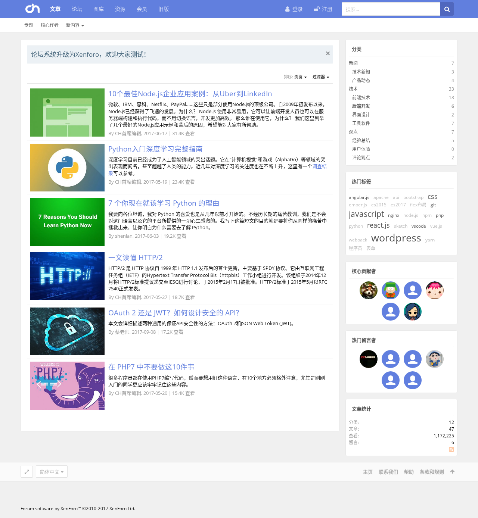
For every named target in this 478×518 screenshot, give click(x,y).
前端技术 (361, 97)
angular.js (359, 197)
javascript (366, 214)
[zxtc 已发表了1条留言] (435, 359)
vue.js (436, 226)
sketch (400, 226)
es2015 (379, 205)
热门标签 (361, 181)
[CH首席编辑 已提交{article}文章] (369, 290)
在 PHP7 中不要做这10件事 (151, 366)
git (433, 205)
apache (381, 197)
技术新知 (361, 72)
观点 (353, 132)
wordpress (396, 237)
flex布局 (418, 205)
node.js (410, 215)
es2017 (398, 205)
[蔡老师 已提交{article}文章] (391, 312)
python (356, 226)
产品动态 (361, 80)
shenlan (124, 236)
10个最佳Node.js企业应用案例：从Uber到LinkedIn (190, 93)
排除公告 (328, 53)
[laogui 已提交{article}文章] (391, 290)
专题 (28, 25)
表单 (370, 248)
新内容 (73, 25)
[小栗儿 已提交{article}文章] (413, 290)
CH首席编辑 (128, 133)
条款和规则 (432, 471)
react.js (378, 225)
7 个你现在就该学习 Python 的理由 (164, 202)
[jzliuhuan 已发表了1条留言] (391, 380)
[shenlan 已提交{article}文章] (435, 290)
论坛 (77, 8)
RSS (451, 449)
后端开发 (361, 106)
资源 (120, 8)
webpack (358, 240)
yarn (430, 240)
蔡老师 (122, 331)
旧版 (163, 8)
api (396, 197)
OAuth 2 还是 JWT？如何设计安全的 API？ (175, 312)
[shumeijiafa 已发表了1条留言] (413, 359)
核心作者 (50, 25)
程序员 (355, 248)
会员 (142, 8)
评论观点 (361, 158)
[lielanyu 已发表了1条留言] (413, 380)
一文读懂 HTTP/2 (135, 257)
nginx (393, 215)
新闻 (353, 63)
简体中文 (49, 471)
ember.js (358, 205)
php (440, 215)
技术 (353, 89)
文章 (55, 8)
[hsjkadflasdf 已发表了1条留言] (391, 359)
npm (427, 215)
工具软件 (361, 123)
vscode (419, 226)
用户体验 (361, 149)
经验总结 (361, 140)
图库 (98, 8)
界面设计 (361, 115)
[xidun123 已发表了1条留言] (369, 359)
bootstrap (413, 197)
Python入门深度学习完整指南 (155, 148)
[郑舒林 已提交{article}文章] (413, 312)
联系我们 (388, 471)
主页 (368, 471)
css (433, 196)
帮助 (409, 471)
